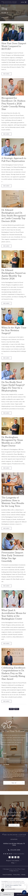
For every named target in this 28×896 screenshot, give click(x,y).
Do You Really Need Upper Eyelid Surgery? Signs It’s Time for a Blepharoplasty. (13, 386)
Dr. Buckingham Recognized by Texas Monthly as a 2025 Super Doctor (12, 441)
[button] (2, 890)
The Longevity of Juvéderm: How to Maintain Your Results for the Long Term (12, 502)
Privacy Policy (16, 875)
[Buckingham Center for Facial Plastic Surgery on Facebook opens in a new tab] (13, 857)
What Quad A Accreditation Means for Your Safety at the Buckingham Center (13, 615)
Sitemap (23, 875)
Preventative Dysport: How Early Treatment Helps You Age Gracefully (12, 557)
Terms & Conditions (7, 875)
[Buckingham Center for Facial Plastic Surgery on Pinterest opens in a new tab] (18, 857)
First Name (6, 758)
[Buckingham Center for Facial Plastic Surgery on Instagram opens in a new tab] (10, 857)
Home (2, 17)
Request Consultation (12, 860)
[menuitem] (10, 857)
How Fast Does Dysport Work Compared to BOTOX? (13, 46)
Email (4, 753)
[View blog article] (12, 32)
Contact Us (13, 825)
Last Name (6, 764)
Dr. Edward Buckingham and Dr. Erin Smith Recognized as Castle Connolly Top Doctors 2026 (13, 215)
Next (16, 709)
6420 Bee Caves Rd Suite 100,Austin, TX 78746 (14, 844)
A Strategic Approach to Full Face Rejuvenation (13, 159)
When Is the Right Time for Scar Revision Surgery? (13, 331)
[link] (14, 850)
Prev (11, 709)
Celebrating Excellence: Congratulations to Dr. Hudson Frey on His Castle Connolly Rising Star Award (13, 673)
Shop (12, 862)
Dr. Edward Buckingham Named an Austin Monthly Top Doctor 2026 (13, 274)
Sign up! (14, 783)
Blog (7, 17)
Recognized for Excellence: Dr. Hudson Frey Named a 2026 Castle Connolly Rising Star (13, 103)
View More (6, 73)
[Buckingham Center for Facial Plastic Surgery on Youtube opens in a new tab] (15, 857)
